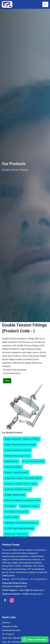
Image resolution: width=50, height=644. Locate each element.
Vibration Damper (13, 466)
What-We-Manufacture (13, 638)
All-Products (8, 634)
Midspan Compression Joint (17, 455)
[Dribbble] (11, 600)
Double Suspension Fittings (17, 450)
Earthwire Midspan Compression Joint (22, 500)
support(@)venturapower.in (31, 590)
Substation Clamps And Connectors (21, 522)
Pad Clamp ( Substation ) (16, 511)
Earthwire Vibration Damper (18, 489)
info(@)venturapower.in (32, 594)
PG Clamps (10, 506)
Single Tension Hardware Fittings (20, 444)
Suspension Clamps (29, 506)
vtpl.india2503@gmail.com (14, 586)
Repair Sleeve (11, 461)
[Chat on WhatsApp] (35, 639)
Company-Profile (10, 626)
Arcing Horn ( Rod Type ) (16, 534)
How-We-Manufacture (12, 641)
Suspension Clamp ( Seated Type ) (21, 483)
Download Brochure (11, 630)
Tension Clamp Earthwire (16, 472)
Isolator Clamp (11, 517)
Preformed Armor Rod (33, 461)
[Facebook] (5, 600)
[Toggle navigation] (45, 4)
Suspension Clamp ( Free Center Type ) (23, 478)
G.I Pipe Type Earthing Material (19, 528)
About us (6, 622)
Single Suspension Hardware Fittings (22, 439)
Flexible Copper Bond (15, 494)
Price (7, 380)
